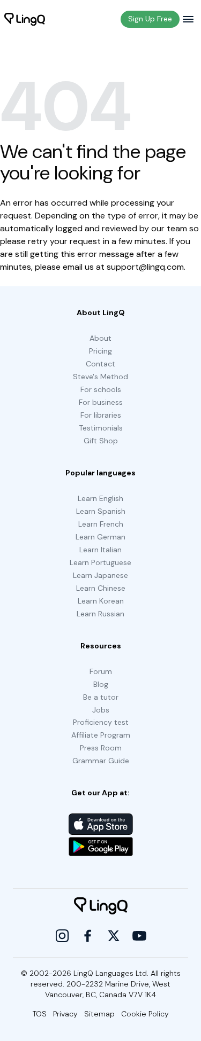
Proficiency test (101, 722)
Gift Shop (101, 440)
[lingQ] (24, 19)
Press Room (101, 748)
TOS (40, 1014)
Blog (100, 684)
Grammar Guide (100, 760)
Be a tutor (100, 697)
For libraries (100, 415)
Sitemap (99, 1014)
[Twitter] (113, 936)
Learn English (100, 498)
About (100, 338)
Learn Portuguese (100, 562)
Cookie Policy (145, 1014)
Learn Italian (100, 549)
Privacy (65, 1014)
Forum (101, 671)
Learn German (100, 537)
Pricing (100, 351)
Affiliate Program (100, 735)
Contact (100, 364)
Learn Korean (101, 601)
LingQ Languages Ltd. (110, 973)
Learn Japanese (100, 575)
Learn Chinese (100, 588)
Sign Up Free (150, 19)
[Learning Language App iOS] (101, 824)
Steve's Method (100, 376)
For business (101, 402)
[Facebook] (88, 936)
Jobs (100, 710)
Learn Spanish (100, 511)
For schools (100, 389)
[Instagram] (62, 936)
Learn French (100, 524)
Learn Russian (100, 614)
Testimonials (101, 428)
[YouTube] (139, 936)
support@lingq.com (145, 266)
